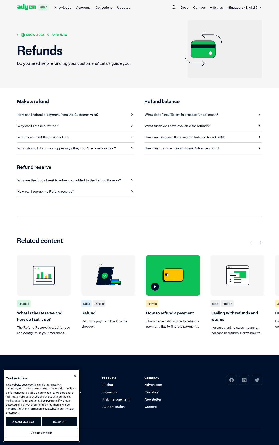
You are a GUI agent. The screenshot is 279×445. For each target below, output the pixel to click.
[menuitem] (174, 7)
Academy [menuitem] (83, 7)
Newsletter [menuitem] (153, 399)
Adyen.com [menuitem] (153, 385)
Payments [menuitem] (109, 392)
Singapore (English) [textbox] (242, 7)
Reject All (60, 421)
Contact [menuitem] (199, 7)
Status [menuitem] (218, 7)
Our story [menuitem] (152, 392)
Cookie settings (41, 432)
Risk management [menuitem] (115, 399)
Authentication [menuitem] (113, 407)
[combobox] (245, 7)
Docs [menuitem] (184, 7)
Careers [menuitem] (151, 407)
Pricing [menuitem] (107, 385)
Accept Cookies (23, 421)
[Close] (74, 375)
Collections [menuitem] (104, 7)
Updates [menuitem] (123, 7)
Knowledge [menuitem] (62, 7)
